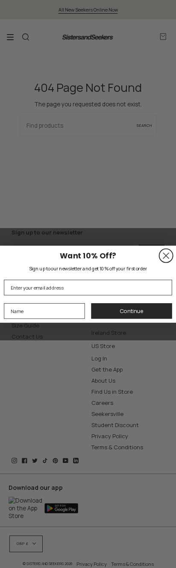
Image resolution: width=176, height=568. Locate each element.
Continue (132, 310)
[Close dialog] (166, 255)
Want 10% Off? (88, 255)
